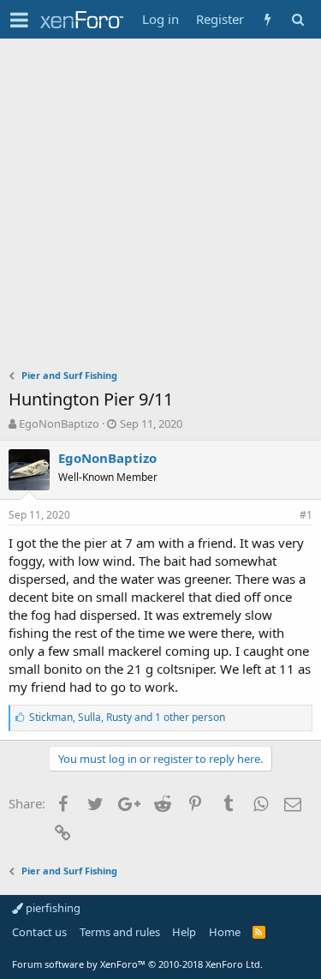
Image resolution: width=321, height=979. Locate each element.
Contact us (39, 932)
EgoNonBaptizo (59, 423)
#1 (306, 515)
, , (127, 717)
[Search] (297, 19)
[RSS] (259, 931)
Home (225, 932)
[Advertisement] (160, 208)
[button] (19, 20)
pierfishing (51, 908)
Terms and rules (120, 932)
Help (184, 932)
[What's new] (267, 19)
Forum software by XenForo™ (137, 964)
